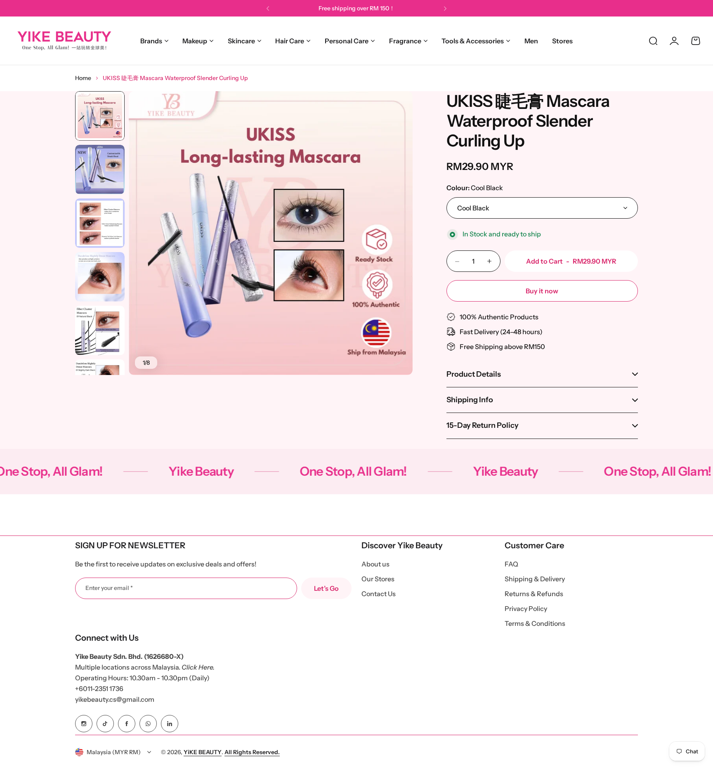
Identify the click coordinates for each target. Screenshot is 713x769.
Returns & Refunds (534, 594)
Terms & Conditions (535, 623)
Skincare (241, 41)
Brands (151, 41)
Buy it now (542, 291)
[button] (268, 8)
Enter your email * (109, 588)
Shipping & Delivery (535, 579)
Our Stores (377, 579)
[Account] (674, 41)
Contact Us (378, 594)
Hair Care (289, 41)
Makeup (194, 41)
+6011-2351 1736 (99, 688)
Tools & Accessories (472, 41)
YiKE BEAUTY (203, 752)
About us (375, 564)
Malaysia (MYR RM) (114, 752)
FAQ (511, 564)
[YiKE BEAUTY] (64, 41)
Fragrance (405, 41)
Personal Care (346, 41)
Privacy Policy (526, 608)
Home (83, 78)
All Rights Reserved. (252, 752)
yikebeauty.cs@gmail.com (114, 699)
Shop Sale (385, 8)
